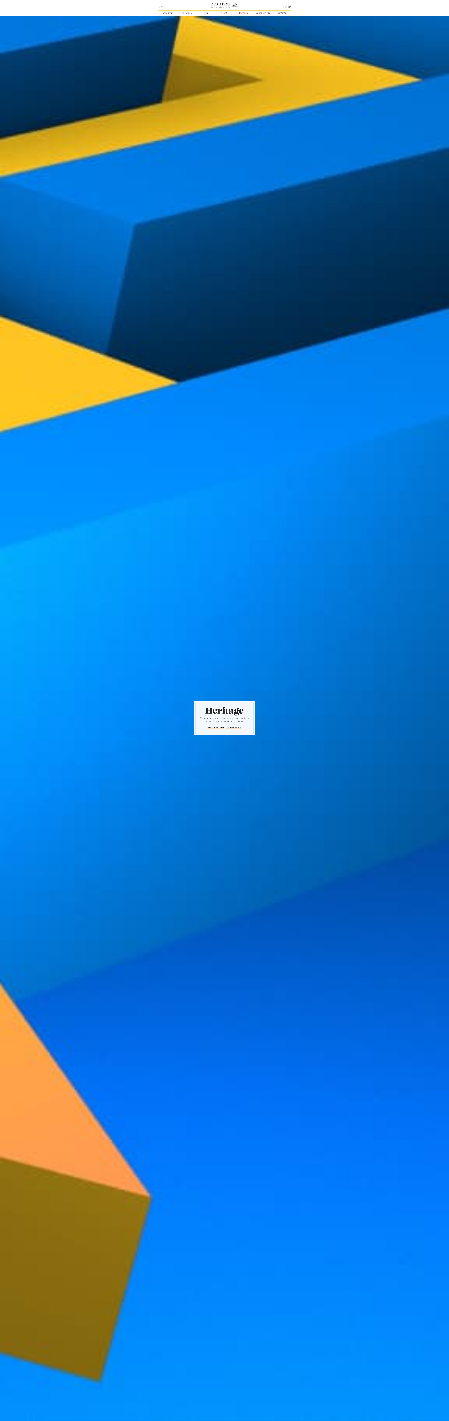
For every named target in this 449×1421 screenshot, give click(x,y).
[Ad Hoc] (224, 5)
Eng (285, 7)
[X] (159, 6)
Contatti (282, 13)
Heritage (243, 13)
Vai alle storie (233, 727)
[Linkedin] (162, 6)
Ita (289, 7)
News (205, 13)
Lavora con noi (262, 13)
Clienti (224, 13)
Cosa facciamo (186, 13)
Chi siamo (167, 13)
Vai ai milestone (216, 727)
